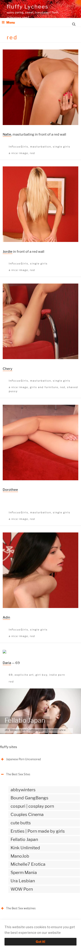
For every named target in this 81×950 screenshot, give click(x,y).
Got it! (40, 941)
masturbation (40, 146)
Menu (10, 22)
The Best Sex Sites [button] (18, 774)
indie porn (57, 674)
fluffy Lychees (27, 6)
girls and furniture (44, 387)
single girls (61, 146)
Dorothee (10, 490)
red (32, 153)
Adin (6, 617)
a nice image (18, 153)
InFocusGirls (18, 146)
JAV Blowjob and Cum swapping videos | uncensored (39, 730)
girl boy (41, 674)
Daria (7, 663)
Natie (7, 134)
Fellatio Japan (24, 720)
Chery (7, 369)
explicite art (24, 674)
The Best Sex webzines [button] (21, 908)
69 (11, 674)
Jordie (7, 252)
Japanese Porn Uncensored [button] (23, 759)
